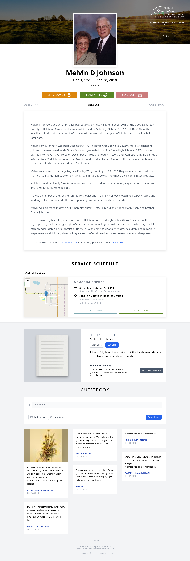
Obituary (31, 104)
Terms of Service (102, 549)
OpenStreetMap (98, 553)
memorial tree (69, 242)
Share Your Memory (151, 370)
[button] (46, 294)
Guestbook (157, 104)
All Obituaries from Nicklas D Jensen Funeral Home (167, 23)
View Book (96, 344)
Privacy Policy (87, 549)
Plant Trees (141, 310)
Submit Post (153, 417)
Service (93, 104)
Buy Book (112, 344)
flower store (118, 242)
